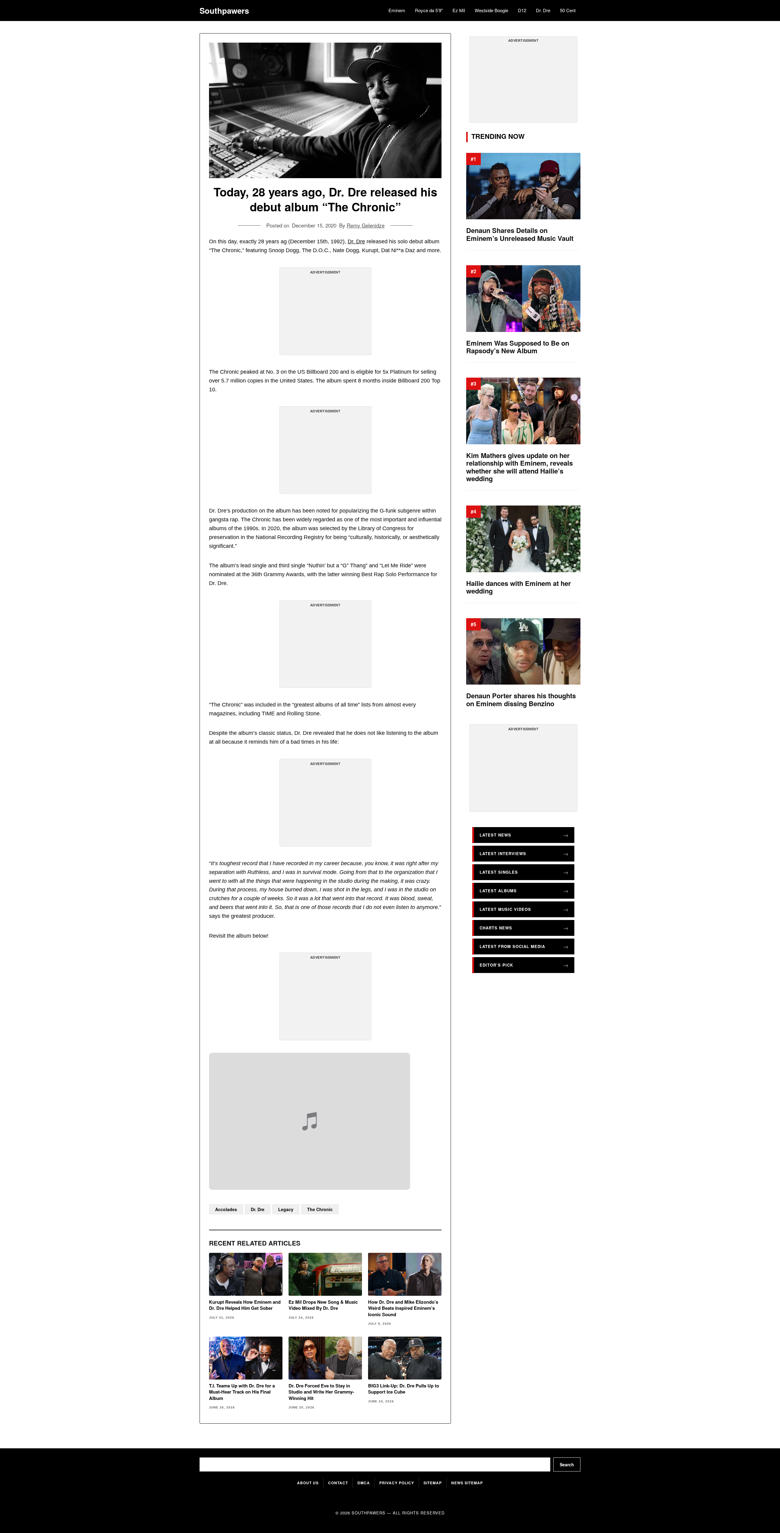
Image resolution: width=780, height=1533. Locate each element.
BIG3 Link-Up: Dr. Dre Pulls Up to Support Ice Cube (403, 1388)
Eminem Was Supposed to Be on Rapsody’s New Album (517, 347)
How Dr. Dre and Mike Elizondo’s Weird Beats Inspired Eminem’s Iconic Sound (403, 1308)
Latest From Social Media (512, 946)
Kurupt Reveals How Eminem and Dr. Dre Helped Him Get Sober (245, 1305)
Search (567, 1464)
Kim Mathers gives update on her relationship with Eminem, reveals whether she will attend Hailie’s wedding (519, 467)
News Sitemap (467, 1482)
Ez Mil (458, 10)
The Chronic (320, 1209)
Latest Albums (498, 890)
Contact (338, 1482)
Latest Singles (499, 872)
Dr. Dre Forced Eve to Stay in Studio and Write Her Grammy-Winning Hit (321, 1391)
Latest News (495, 835)
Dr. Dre (543, 10)
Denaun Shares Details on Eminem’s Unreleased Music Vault (519, 234)
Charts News (496, 928)
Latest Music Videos (505, 909)
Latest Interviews (503, 853)
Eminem (396, 10)
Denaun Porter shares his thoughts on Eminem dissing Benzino (521, 699)
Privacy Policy (396, 1482)
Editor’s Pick (496, 965)
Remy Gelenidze (366, 225)
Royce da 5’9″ (429, 10)
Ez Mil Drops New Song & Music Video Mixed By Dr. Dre (323, 1305)
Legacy (285, 1209)
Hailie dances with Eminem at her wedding (518, 587)
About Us (308, 1482)
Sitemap (433, 1482)
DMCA (363, 1482)
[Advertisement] (325, 314)
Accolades (226, 1209)
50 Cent (568, 10)
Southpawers (224, 10)
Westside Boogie (491, 10)
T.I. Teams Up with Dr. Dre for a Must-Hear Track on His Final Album (242, 1391)
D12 (522, 10)
